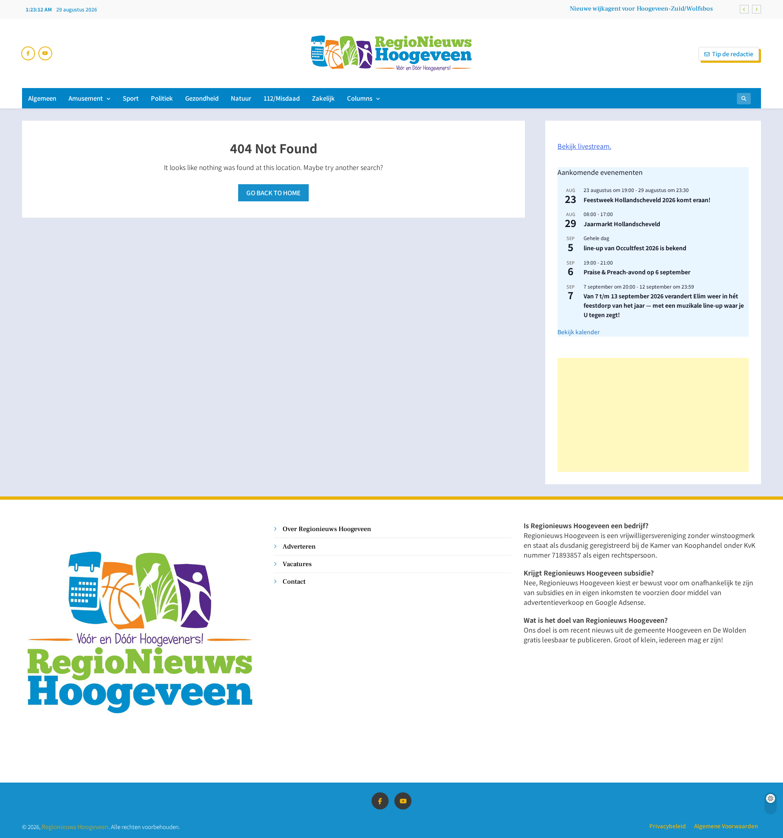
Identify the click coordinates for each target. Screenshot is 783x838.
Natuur (241, 98)
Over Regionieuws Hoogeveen (327, 529)
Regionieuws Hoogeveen (75, 826)
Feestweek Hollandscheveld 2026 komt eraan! (647, 200)
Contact (294, 581)
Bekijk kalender (578, 332)
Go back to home (273, 192)
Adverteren (299, 546)
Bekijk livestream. (584, 146)
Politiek (162, 98)
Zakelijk (323, 98)
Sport (131, 98)
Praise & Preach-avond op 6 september (637, 272)
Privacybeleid (667, 826)
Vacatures (297, 564)
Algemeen (42, 98)
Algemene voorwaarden (726, 826)
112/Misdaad (281, 98)
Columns (359, 98)
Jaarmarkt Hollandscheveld (622, 224)
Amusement (86, 98)
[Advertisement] (653, 415)
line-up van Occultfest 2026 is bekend (635, 248)
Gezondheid (202, 98)
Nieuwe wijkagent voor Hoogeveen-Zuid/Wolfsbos (641, 8)
